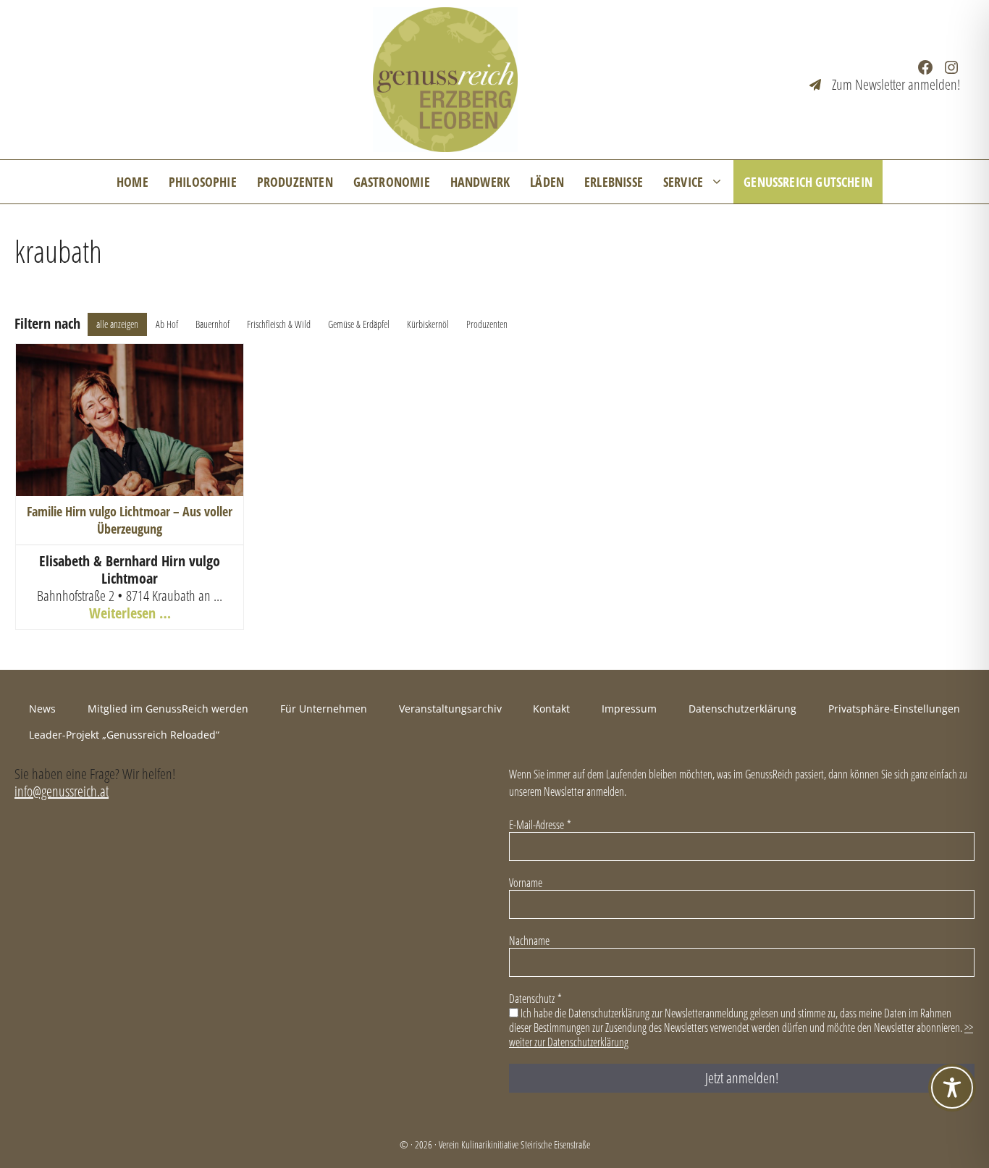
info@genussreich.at (61, 791)
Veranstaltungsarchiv (450, 708)
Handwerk (480, 181)
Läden (547, 181)
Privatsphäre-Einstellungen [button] (894, 708)
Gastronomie (391, 181)
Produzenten (295, 181)
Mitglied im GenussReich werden (168, 708)
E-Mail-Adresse (540, 825)
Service (683, 181)
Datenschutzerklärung (742, 708)
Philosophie (203, 181)
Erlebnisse (613, 181)
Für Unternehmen (323, 708)
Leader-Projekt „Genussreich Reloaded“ (124, 734)
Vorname (525, 882)
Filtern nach (47, 323)
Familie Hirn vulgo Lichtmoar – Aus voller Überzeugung (129, 520)
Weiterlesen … (130, 613)
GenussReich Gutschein (808, 181)
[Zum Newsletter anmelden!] (884, 84)
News (42, 708)
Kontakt (551, 708)
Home (132, 181)
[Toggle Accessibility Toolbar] (952, 1087)
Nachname (529, 940)
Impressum (629, 708)
